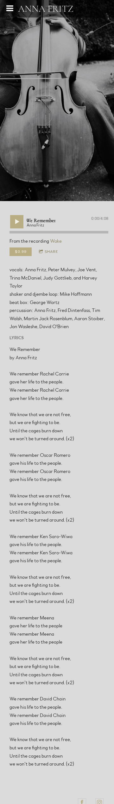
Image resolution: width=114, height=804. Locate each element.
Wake (56, 241)
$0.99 (21, 251)
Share (51, 251)
